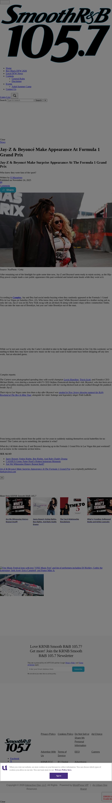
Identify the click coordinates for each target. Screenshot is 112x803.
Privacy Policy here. (63, 770)
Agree (58, 776)
